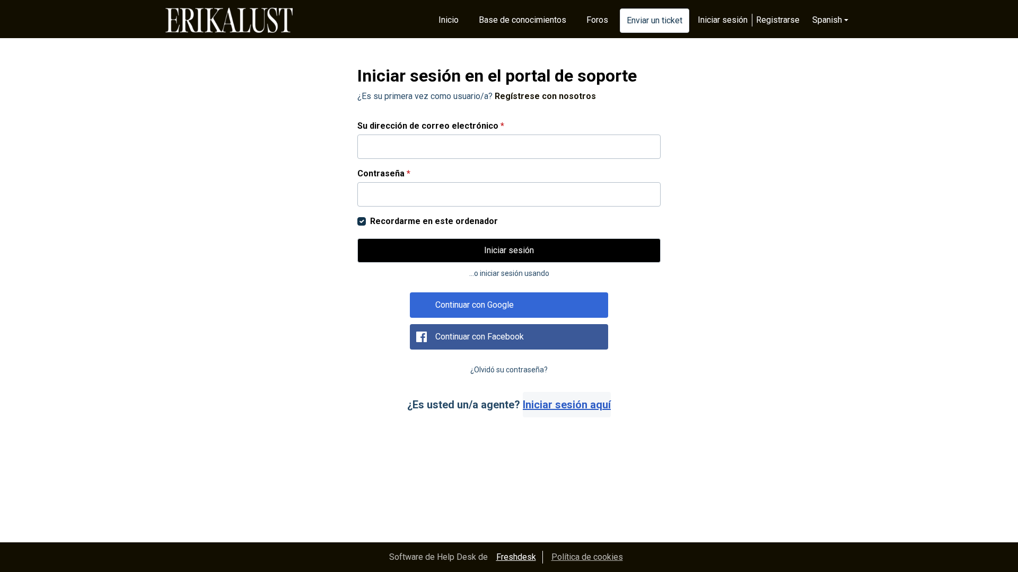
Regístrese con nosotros (545, 96)
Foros (597, 20)
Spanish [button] (827, 20)
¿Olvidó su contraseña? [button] (509, 369)
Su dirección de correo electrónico (430, 126)
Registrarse (778, 20)
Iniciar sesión (723, 20)
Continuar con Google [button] (474, 305)
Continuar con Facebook (479, 337)
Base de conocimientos (522, 20)
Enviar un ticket (654, 20)
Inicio (448, 20)
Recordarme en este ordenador (434, 221)
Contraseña (383, 173)
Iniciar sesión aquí (567, 404)
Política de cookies (587, 557)
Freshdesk (516, 557)
